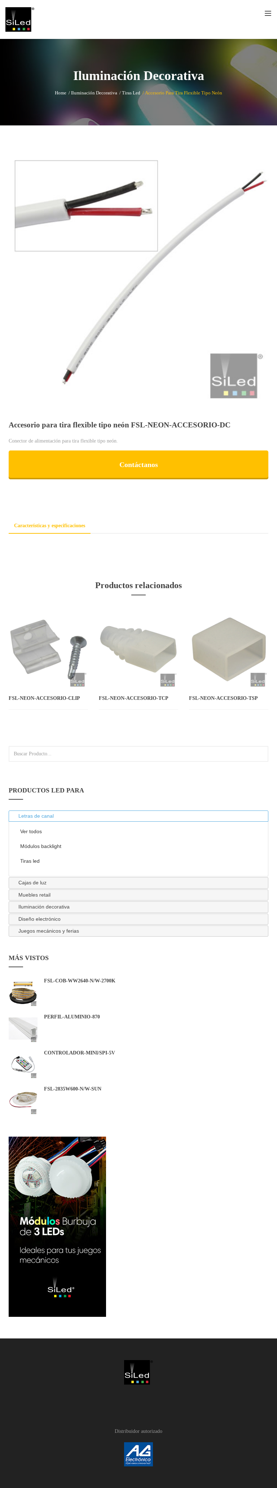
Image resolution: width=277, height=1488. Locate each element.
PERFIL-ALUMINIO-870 (72, 1017)
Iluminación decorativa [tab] (44, 907)
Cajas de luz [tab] (32, 882)
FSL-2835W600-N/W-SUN (72, 1089)
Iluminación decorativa (94, 93)
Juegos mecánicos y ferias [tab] (48, 931)
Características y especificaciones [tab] (49, 525)
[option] (138, 277)
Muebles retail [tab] (34, 895)
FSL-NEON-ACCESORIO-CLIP (44, 698)
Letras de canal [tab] (36, 816)
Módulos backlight (40, 846)
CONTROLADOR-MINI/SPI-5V (79, 1053)
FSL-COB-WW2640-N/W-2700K (79, 980)
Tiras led (131, 93)
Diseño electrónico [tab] (39, 919)
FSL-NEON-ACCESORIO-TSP (223, 698)
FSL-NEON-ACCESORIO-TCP (133, 698)
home (60, 93)
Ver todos (31, 831)
